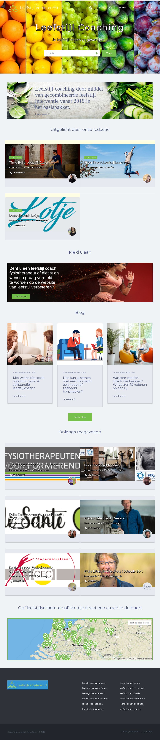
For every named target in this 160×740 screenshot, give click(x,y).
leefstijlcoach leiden (92, 704)
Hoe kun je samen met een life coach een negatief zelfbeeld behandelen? (77, 384)
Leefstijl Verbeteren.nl (40, 7)
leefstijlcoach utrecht (93, 709)
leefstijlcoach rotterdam (132, 688)
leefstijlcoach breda (130, 693)
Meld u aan (135, 7)
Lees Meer (18, 396)
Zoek (109, 53)
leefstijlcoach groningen (94, 688)
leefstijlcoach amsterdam (95, 698)
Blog (110, 7)
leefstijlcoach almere (130, 709)
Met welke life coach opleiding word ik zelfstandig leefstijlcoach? (29, 383)
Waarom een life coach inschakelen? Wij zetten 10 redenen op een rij (130, 383)
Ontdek (100, 7)
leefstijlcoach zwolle (130, 683)
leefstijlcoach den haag (131, 704)
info (34, 372)
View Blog (80, 417)
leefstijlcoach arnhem (93, 693)
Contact (149, 7)
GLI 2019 (122, 7)
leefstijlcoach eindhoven (132, 698)
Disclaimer (147, 731)
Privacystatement (131, 731)
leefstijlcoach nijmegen (94, 683)
